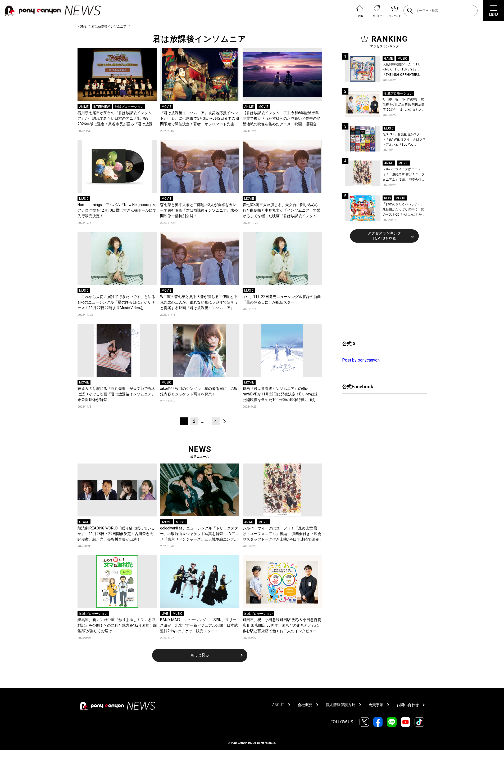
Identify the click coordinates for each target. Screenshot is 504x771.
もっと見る (199, 655)
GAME (388, 58)
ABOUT (278, 705)
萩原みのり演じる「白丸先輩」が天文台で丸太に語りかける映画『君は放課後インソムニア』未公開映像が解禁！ (116, 394)
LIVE (165, 614)
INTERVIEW (101, 107)
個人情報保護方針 (340, 705)
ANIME (84, 107)
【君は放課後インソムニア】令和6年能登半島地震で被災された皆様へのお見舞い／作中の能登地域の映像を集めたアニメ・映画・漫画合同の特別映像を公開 (281, 119)
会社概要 (305, 705)
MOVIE (166, 107)
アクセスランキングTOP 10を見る (384, 235)
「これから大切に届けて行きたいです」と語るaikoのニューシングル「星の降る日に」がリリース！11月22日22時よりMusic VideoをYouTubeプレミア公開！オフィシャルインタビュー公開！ (117, 303)
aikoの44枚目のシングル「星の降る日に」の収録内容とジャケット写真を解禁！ (199, 391)
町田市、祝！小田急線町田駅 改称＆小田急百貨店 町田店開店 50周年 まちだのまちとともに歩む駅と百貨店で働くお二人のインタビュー (282, 625)
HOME (82, 26)
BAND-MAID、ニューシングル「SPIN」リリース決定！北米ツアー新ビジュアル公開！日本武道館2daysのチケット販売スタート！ (199, 625)
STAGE (84, 522)
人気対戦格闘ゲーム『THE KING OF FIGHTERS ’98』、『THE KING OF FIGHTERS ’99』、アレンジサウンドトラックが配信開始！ (404, 70)
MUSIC (84, 198)
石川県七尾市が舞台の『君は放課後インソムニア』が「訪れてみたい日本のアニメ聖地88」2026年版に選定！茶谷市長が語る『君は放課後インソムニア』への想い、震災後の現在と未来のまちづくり (117, 119)
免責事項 (376, 705)
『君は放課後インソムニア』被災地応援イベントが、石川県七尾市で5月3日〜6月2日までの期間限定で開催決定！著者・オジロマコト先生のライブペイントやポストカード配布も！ (199, 119)
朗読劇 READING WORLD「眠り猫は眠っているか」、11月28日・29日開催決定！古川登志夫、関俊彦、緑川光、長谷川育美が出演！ (117, 533)
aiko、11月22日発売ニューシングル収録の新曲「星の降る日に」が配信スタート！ (282, 299)
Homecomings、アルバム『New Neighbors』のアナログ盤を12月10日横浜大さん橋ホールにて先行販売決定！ (117, 210)
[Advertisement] (381, 291)
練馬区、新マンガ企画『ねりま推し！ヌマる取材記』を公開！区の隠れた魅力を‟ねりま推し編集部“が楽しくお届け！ (117, 625)
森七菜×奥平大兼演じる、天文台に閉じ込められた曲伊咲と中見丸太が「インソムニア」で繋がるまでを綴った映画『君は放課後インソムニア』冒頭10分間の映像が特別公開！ (281, 211)
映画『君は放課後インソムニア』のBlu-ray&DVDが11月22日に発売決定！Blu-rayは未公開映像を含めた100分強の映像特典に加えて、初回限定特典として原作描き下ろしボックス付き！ (281, 394)
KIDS (387, 198)
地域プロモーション (129, 107)
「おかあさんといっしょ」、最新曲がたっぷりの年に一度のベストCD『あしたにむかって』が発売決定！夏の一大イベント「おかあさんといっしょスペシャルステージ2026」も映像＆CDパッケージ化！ (404, 209)
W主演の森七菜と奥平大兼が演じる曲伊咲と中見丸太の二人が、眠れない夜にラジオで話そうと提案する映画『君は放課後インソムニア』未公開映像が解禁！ (199, 303)
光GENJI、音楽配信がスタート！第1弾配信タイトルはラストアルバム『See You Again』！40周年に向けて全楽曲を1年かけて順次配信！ (404, 140)
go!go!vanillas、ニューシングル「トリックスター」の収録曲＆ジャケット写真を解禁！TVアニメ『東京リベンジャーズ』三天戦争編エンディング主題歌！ (199, 534)
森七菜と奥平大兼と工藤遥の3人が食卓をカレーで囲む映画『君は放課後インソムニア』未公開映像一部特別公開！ (199, 210)
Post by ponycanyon (361, 360)
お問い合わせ (408, 705)
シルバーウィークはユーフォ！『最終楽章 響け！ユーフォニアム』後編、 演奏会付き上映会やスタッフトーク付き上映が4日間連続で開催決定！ (282, 534)
